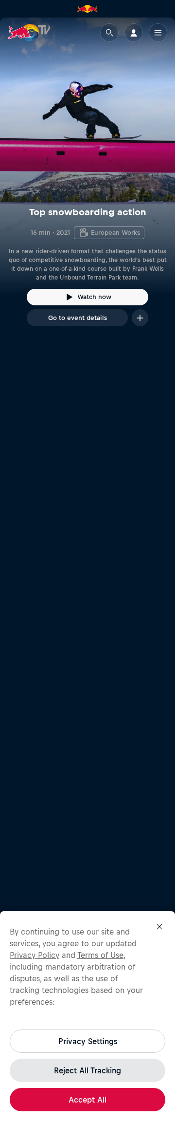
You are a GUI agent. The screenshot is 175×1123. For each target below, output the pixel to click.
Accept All (87, 1099)
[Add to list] (140, 317)
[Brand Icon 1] (87, 9)
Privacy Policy (34, 955)
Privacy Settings (87, 1041)
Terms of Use (100, 955)
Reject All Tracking (87, 1070)
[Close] (159, 926)
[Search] (109, 32)
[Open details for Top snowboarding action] (87, 181)
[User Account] (133, 32)
